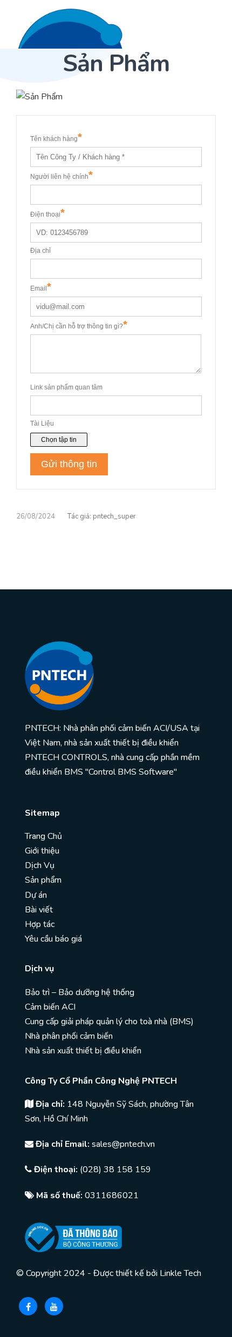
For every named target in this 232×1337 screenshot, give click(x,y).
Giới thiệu (42, 851)
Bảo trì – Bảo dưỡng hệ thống (79, 992)
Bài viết (39, 910)
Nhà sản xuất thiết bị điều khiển (83, 1051)
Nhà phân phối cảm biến (69, 1036)
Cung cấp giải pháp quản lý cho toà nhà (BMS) (109, 1021)
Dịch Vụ (39, 865)
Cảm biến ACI (50, 1007)
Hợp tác (39, 924)
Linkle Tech (180, 1273)
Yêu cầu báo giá (53, 939)
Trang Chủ (43, 836)
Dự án (36, 895)
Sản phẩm (43, 880)
